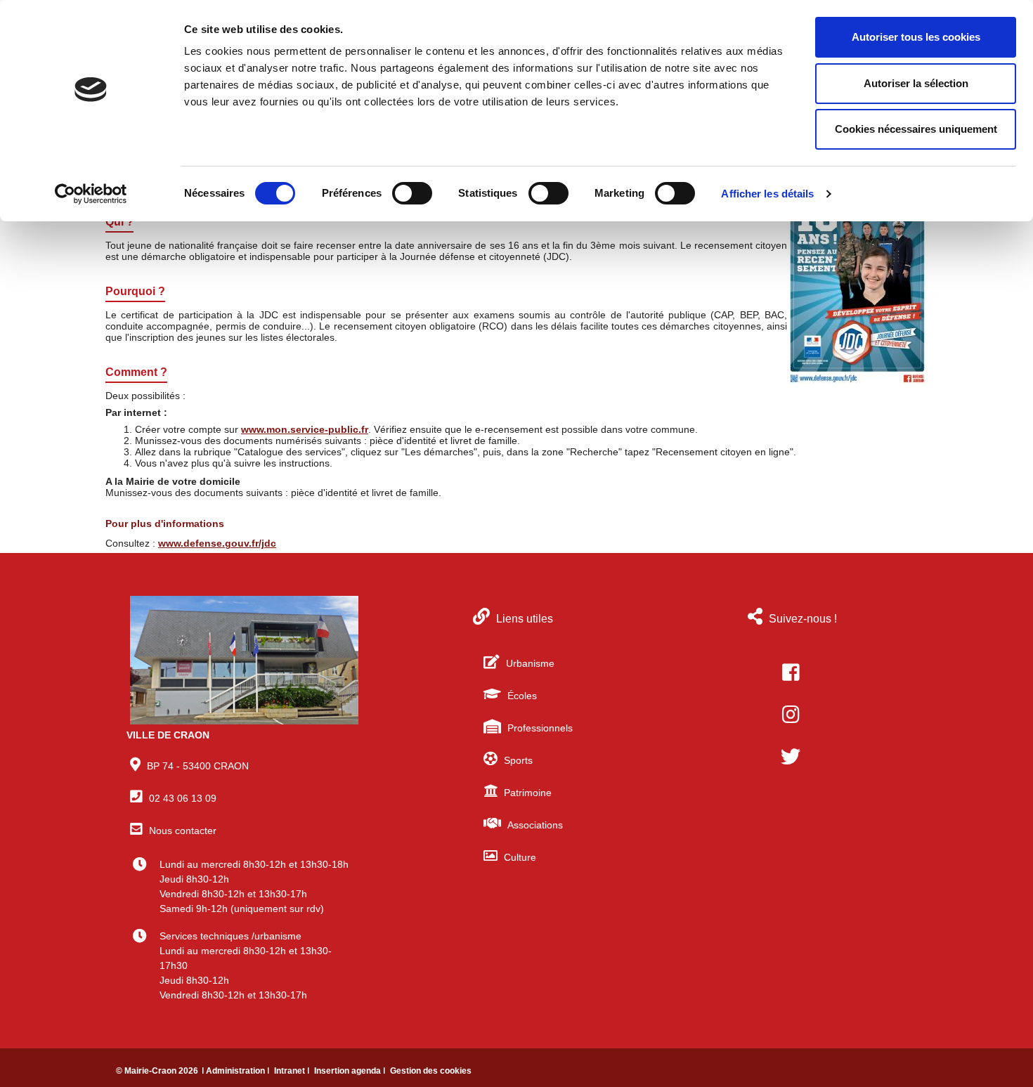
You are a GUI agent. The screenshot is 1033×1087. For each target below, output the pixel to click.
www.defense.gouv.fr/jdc (217, 543)
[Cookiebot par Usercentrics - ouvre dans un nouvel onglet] (91, 193)
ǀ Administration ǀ (236, 1071)
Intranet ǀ (292, 1071)
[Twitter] (791, 757)
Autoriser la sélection (916, 83)
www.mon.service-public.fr (304, 429)
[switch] (412, 193)
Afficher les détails (767, 194)
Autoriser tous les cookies (916, 37)
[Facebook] (791, 672)
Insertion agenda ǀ (350, 1071)
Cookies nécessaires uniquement (916, 129)
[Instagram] (791, 714)
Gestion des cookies (431, 1071)
